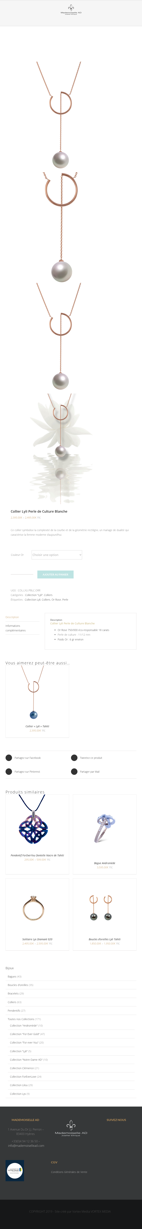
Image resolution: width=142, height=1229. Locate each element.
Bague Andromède (104, 863)
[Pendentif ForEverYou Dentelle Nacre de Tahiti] (33, 797)
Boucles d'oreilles (18, 985)
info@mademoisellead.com (26, 1146)
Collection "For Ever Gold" (25, 1034)
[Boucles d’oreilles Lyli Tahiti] (101, 881)
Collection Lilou (19, 1085)
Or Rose (56, 599)
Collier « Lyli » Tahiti (37, 726)
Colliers (48, 595)
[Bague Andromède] (104, 797)
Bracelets (13, 993)
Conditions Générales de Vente (69, 1172)
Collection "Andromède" (24, 1025)
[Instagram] (120, 1130)
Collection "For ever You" (24, 1042)
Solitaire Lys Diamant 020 (37, 939)
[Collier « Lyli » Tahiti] (33, 668)
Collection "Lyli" (34, 595)
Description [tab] (12, 617)
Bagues (12, 976)
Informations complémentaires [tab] (16, 628)
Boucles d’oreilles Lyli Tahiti (105, 939)
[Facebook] (112, 1130)
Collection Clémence (22, 1068)
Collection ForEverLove (23, 1076)
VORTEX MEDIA (101, 1211)
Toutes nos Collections (21, 1019)
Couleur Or (17, 555)
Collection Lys (18, 1093)
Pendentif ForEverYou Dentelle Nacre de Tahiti (37, 855)
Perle (65, 599)
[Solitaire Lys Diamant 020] (33, 881)
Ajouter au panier (55, 574)
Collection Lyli (32, 599)
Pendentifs (14, 1010)
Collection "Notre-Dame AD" (26, 1059)
